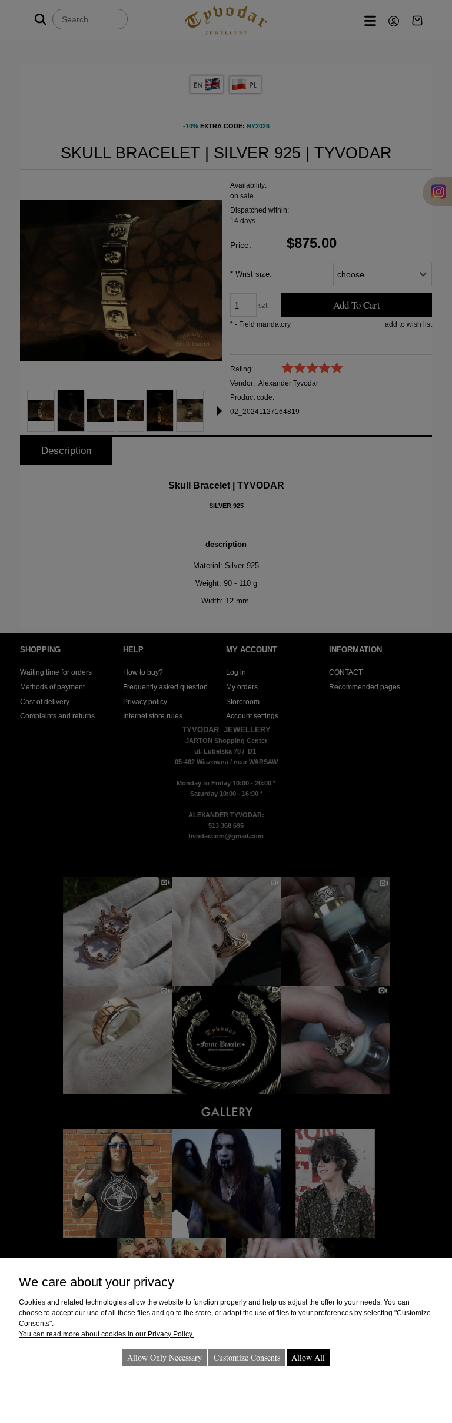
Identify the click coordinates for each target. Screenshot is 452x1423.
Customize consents (247, 1357)
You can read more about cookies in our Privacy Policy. (106, 1334)
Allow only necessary (164, 1357)
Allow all (308, 1357)
